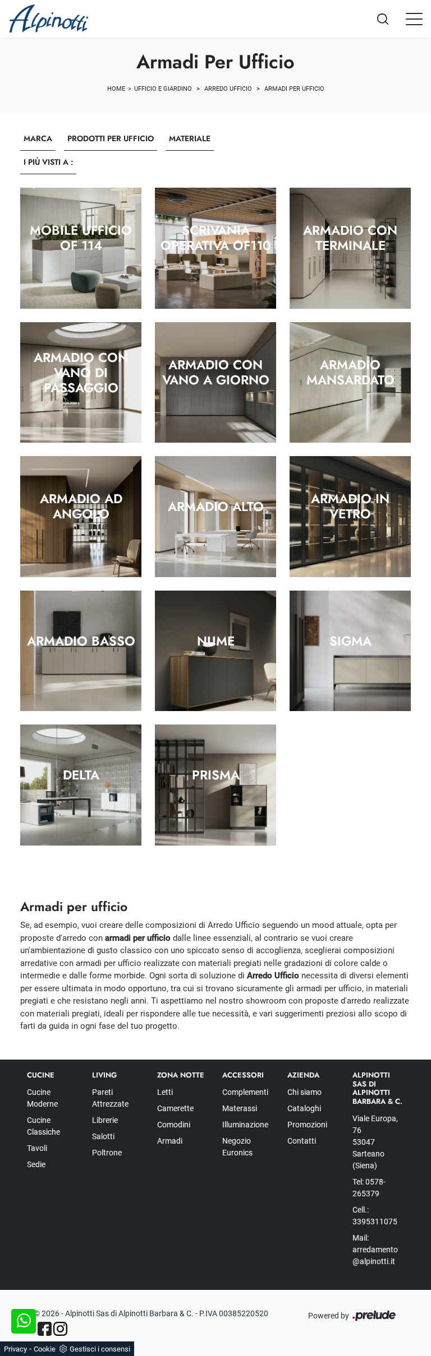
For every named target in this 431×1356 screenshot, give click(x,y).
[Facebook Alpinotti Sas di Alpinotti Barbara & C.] (45, 1329)
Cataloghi (304, 1108)
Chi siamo (304, 1092)
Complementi (245, 1092)
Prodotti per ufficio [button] (110, 138)
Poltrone (107, 1152)
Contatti (301, 1140)
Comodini (173, 1124)
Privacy (15, 1349)
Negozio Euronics (237, 1146)
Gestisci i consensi (100, 1349)
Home (116, 88)
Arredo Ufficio (228, 88)
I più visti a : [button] (48, 162)
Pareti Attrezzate (110, 1098)
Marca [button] (38, 138)
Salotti (103, 1136)
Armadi (169, 1140)
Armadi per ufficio (294, 88)
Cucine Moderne (42, 1098)
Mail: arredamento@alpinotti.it (375, 1249)
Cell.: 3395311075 (374, 1215)
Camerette (175, 1108)
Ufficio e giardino (163, 88)
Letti (165, 1092)
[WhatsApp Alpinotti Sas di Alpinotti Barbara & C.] (23, 1321)
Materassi (239, 1108)
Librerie (105, 1120)
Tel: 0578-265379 (369, 1187)
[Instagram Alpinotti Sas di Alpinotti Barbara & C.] (60, 1329)
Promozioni (307, 1124)
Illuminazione (245, 1124)
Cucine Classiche (43, 1126)
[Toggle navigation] (414, 18)
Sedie (36, 1164)
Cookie (45, 1349)
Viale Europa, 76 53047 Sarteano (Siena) (375, 1142)
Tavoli (37, 1148)
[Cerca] (392, 19)
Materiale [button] (189, 138)
